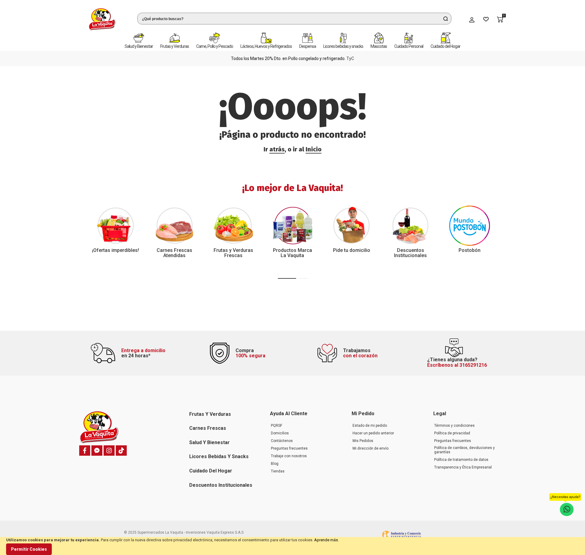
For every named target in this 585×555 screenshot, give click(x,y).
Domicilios (280, 433)
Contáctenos (282, 441)
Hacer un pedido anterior (373, 433)
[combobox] (294, 18)
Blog (274, 463)
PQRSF (276, 425)
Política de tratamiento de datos (461, 460)
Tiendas (278, 471)
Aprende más (326, 540)
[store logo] (102, 19)
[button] (287, 278)
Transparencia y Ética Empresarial (463, 467)
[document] (292, 546)
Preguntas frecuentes (289, 448)
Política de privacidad (452, 433)
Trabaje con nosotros (289, 456)
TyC (350, 58)
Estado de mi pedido (370, 425)
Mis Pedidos (363, 441)
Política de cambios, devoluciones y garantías (464, 450)
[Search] (445, 18)
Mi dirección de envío (370, 448)
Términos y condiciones (454, 425)
